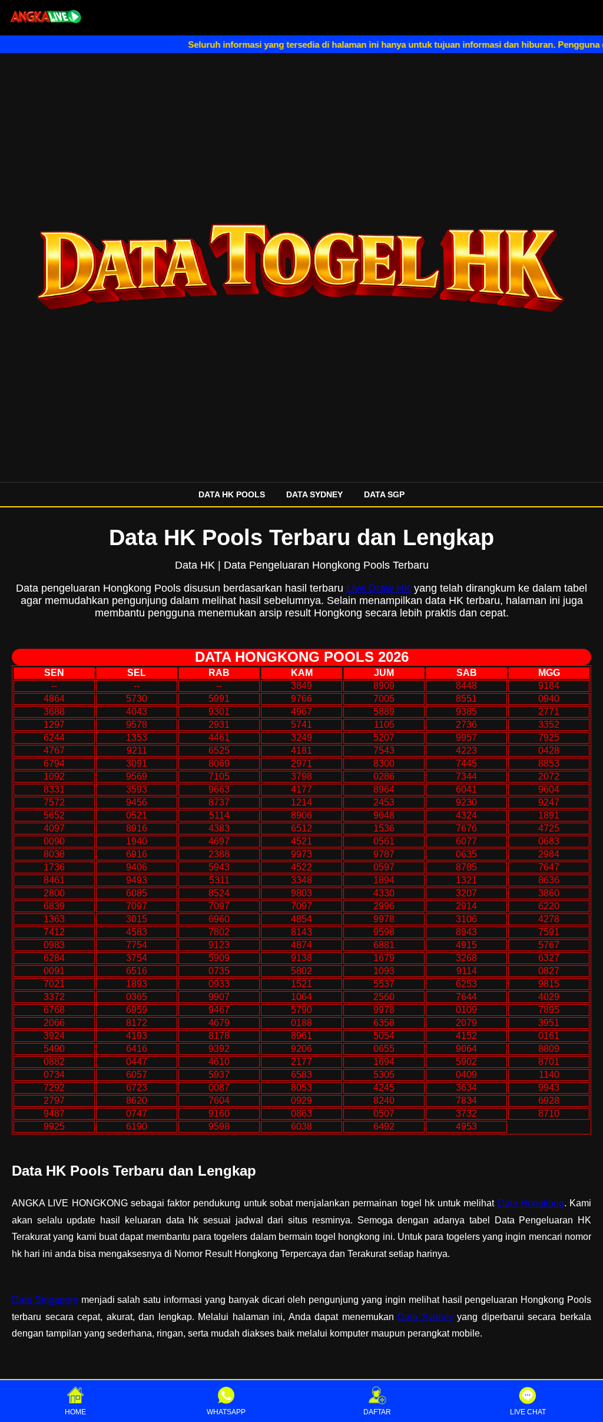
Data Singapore (45, 1300)
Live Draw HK (378, 588)
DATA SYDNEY (314, 494)
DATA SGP (384, 494)
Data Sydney (425, 1317)
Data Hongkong (531, 1203)
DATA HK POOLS (231, 494)
